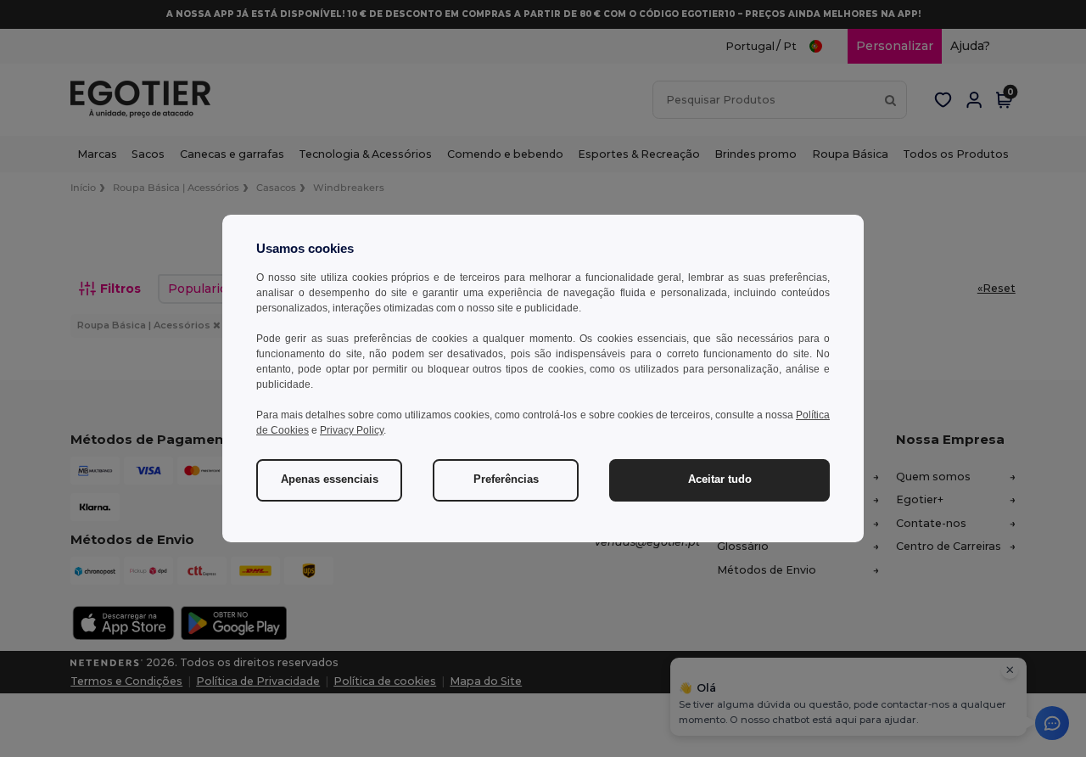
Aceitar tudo (720, 479)
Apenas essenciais (329, 479)
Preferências (506, 479)
